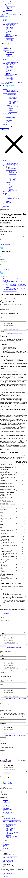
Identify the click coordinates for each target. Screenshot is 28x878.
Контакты (5, 203)
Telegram (3, 14)
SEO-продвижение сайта (9, 166)
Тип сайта (8, 182)
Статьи (8, 201)
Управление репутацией (12, 163)
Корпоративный (13, 190)
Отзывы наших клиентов (12, 198)
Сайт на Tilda (12, 180)
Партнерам (9, 199)
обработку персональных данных (14, 333)
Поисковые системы (11, 170)
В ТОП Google (12, 174)
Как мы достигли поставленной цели (12, 281)
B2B (10, 187)
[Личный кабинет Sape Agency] (11, 128)
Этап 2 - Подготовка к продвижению (15, 284)
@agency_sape (11, 862)
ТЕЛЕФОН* (3, 633)
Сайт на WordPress (13, 178)
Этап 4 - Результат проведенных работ (15, 288)
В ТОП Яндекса (13, 172)
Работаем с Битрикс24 (8, 867)
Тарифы (5, 193)
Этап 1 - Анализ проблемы (13, 283)
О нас (4, 194)
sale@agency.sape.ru (8, 860)
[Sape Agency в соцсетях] (9, 784)
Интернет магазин (13, 185)
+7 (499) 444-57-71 (21, 14)
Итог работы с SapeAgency (10, 291)
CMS (7, 175)
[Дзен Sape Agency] (8, 782)
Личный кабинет (12, 14)
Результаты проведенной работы (11, 278)
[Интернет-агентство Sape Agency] (5, 16)
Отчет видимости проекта (9, 289)
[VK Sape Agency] (8, 783)
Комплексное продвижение (13, 164)
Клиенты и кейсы (10, 197)
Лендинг (11, 189)
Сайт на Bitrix (12, 179)
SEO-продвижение (5, 244)
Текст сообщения (4, 620)
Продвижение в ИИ (11, 168)
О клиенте (5, 280)
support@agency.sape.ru (9, 858)
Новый (11, 186)
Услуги (5, 160)
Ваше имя (2, 617)
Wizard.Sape (10, 378)
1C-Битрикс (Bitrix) (5, 269)
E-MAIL (2, 655)
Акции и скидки (7, 191)
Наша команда (9, 202)
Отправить (3, 331)
